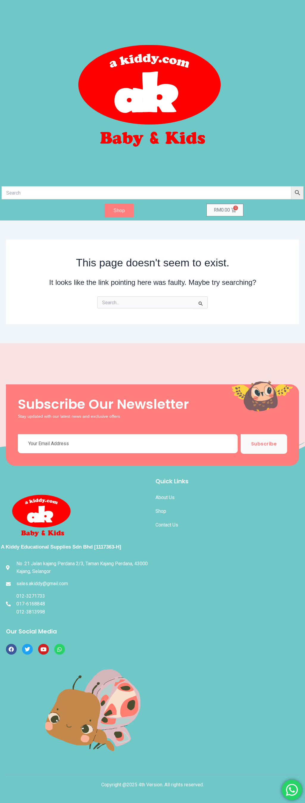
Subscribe (264, 443)
